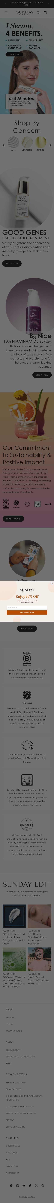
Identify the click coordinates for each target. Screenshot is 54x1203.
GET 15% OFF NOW (27, 612)
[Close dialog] (52, 583)
